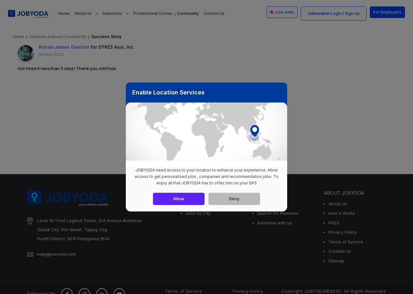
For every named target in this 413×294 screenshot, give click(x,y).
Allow (178, 198)
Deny (234, 198)
